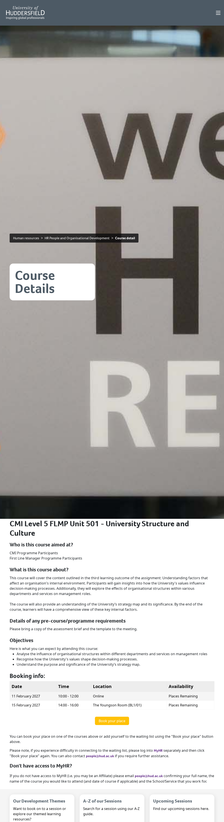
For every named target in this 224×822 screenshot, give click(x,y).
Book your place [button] (112, 720)
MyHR (158, 750)
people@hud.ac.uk (100, 756)
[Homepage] (25, 13)
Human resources (26, 238)
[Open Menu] (218, 13)
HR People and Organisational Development (77, 238)
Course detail (125, 238)
